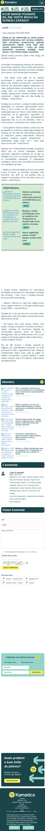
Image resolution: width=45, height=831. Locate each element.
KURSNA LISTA (37, 9)
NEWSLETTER (22, 800)
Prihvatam (14, 827)
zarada (31, 582)
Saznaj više (28, 827)
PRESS (22, 804)
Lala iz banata (17, 472)
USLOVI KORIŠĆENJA (22, 808)
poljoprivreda (32, 578)
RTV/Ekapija (15, 28)
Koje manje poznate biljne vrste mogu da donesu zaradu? (20, 17)
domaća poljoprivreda (13, 578)
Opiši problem (12, 781)
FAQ (22, 810)
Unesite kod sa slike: (9, 555)
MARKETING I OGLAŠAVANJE (22, 802)
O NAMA (22, 798)
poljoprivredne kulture (13, 582)
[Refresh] (27, 563)
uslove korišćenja (31, 552)
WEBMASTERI (22, 806)
